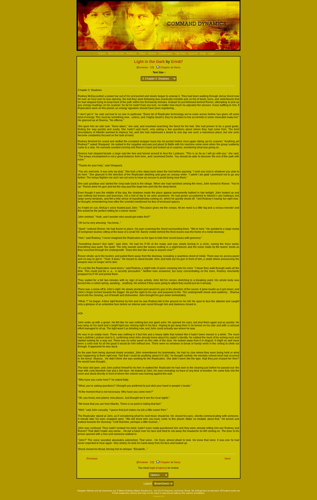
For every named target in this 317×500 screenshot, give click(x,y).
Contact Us (158, 496)
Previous (91, 458)
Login (211, 53)
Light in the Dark (149, 61)
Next (228, 458)
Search (192, 53)
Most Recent (116, 53)
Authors (131, 53)
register (161, 467)
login (152, 467)
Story (177, 67)
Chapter (165, 67)
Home (102, 53)
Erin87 (177, 61)
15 (151, 67)
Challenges (166, 53)
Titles (142, 53)
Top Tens (180, 53)
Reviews (142, 67)
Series (152, 53)
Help (203, 53)
